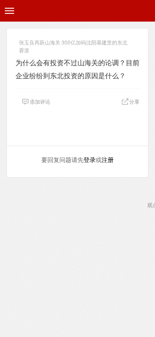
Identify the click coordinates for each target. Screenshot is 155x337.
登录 (90, 159)
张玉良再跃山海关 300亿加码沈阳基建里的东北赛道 (73, 43)
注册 (108, 159)
